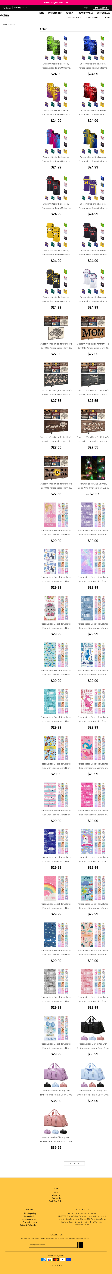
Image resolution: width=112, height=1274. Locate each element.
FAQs (56, 1192)
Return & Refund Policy (29, 1225)
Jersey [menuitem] (69, 13)
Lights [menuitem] (107, 18)
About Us (56, 1195)
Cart (102, 8)
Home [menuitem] (41, 13)
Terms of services (30, 1222)
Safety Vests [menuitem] (75, 18)
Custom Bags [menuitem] (103, 13)
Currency (17, 8)
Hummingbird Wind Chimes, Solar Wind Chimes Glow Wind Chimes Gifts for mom (93, 487)
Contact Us (56, 1198)
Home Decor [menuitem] (92, 18)
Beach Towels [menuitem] (86, 13)
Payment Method (29, 1219)
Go (81, 1245)
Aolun (4, 15)
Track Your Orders (56, 1201)
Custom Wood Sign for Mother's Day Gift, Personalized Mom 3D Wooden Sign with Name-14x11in (56, 347)
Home (5, 24)
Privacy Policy (29, 1216)
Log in (86, 8)
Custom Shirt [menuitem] (55, 13)
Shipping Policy (29, 1213)
